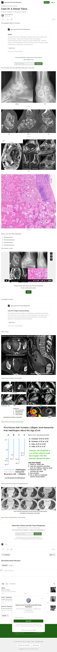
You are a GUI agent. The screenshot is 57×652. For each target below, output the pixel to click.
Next (51, 554)
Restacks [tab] (11, 565)
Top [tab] (3, 583)
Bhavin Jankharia (9, 14)
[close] (43, 598)
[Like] (2, 612)
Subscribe (46, 2)
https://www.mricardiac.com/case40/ (12, 422)
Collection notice (39, 641)
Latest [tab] (6, 583)
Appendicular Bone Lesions (9, 6)
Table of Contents (5, 590)
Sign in (53, 2)
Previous (6, 554)
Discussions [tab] (12, 583)
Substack (21, 649)
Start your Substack (25, 645)
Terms (32, 641)
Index (3, 588)
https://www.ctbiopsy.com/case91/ (11, 378)
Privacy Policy (40, 626)
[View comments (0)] (7, 19)
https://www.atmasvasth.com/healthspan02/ (14, 483)
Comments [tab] (4, 565)
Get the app (36, 645)
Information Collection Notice (28, 626)
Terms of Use (36, 624)
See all (4, 615)
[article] (28, 590)
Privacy (28, 641)
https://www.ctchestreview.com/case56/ (13, 517)
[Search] (54, 583)
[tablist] (7, 565)
